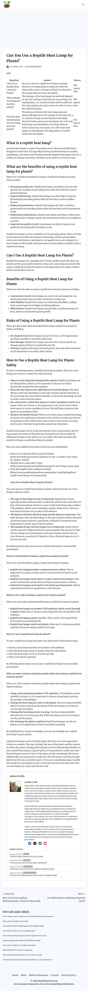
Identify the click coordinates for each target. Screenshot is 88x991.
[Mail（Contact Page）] (30, 843)
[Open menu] (83, 4)
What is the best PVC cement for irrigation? (18, 950)
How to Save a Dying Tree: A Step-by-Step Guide (19, 945)
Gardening (27, 860)
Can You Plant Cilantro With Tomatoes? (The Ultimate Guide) (23, 926)
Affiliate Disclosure (38, 975)
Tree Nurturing (28, 866)
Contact (55, 975)
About (23, 975)
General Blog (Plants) (33, 67)
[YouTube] (45, 843)
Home (15, 975)
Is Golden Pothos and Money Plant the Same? (66, 897)
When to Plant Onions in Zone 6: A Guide (27, 856)
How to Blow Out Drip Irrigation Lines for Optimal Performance (25, 935)
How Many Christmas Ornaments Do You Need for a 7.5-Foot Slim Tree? (27, 960)
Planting (26, 854)
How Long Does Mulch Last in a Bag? (15, 921)
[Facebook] (40, 843)
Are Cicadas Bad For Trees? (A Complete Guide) (19, 931)
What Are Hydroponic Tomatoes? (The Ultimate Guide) (21, 940)
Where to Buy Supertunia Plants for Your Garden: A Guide (22, 955)
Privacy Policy (68, 975)
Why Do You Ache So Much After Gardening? (29, 863)
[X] (35, 843)
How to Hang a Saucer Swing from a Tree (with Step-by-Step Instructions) (28, 916)
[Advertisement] (44, 26)
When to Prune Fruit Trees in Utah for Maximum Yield (32, 869)
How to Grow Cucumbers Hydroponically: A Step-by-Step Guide (21, 897)
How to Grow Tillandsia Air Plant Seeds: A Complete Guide (34, 875)
